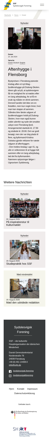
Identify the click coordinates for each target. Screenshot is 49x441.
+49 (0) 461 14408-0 (18, 362)
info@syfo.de (15, 365)
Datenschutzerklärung (24, 393)
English (22, 63)
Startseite (7, 15)
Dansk (10, 63)
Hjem (11, 389)
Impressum (32, 389)
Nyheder (24, 194)
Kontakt (20, 389)
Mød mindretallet (24, 274)
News (16, 15)
